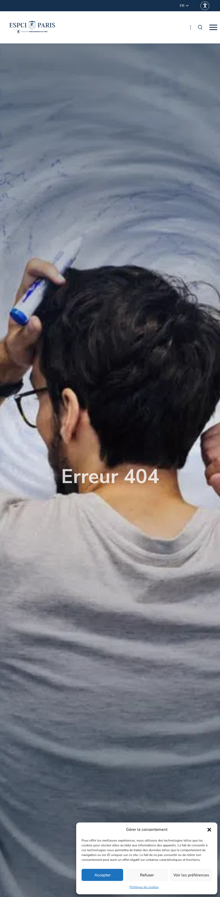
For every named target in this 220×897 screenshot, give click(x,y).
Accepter (102, 875)
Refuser (147, 875)
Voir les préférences (191, 875)
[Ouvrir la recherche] (199, 27)
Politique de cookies (144, 887)
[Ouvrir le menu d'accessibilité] (204, 5)
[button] (209, 829)
